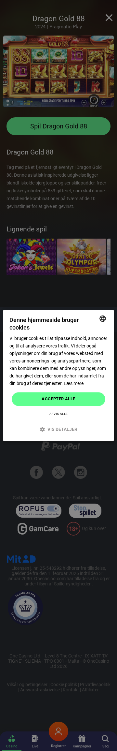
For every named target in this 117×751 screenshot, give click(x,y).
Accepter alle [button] (58, 399)
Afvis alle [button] (58, 414)
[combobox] (102, 318)
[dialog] (58, 375)
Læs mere (74, 383)
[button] (58, 429)
